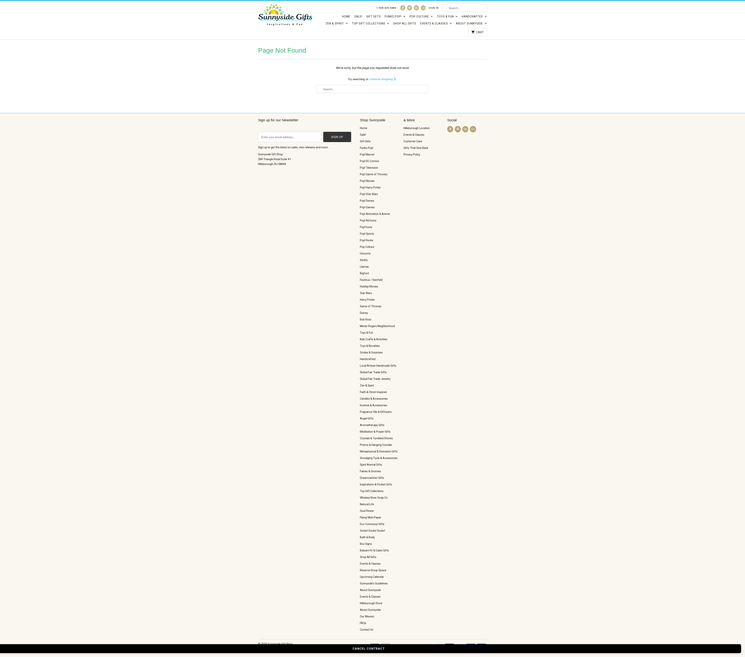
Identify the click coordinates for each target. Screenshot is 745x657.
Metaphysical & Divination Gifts (379, 451)
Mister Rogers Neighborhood (377, 326)
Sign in (434, 7)
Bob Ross (365, 319)
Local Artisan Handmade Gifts (378, 365)
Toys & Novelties (370, 345)
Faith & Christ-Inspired (373, 392)
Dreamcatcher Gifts (372, 477)
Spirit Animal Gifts (371, 464)
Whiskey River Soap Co (374, 497)
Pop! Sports (367, 233)
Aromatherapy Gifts (372, 425)
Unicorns (365, 253)
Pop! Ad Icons (368, 220)
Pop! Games (367, 207)
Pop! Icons (366, 227)
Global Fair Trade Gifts (373, 372)
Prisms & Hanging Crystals (376, 444)
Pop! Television (369, 167)
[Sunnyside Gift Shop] (285, 16)
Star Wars (366, 293)
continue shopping (381, 79)
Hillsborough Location (417, 128)
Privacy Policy (412, 154)
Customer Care (413, 141)
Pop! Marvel (367, 154)
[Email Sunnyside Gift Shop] (423, 7)
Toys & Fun (446, 16)
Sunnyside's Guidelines (374, 583)
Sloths (364, 260)
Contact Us (366, 629)
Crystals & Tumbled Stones (376, 438)
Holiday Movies (369, 286)
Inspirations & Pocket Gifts (376, 484)
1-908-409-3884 (386, 7)
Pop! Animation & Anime (375, 213)
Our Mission (367, 616)
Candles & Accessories (374, 398)
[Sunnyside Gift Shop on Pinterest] (409, 7)
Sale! (358, 16)
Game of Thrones (370, 306)
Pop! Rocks (366, 240)
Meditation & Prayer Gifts (375, 431)
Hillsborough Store (371, 603)
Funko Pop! (393, 16)
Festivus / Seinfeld (371, 279)
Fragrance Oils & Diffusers (376, 411)
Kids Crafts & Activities (373, 339)
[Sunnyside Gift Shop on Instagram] (416, 7)
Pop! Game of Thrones (373, 174)
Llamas (364, 266)
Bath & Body (367, 537)
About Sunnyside (470, 23)
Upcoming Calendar (372, 576)
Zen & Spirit (335, 23)
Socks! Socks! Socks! (372, 530)
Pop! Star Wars (369, 194)
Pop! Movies (367, 180)
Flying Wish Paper (370, 517)
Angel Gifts (366, 418)
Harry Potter (367, 299)
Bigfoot (364, 273)
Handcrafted (473, 16)
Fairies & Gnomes (370, 471)
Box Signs (366, 543)
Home (346, 16)
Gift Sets (373, 16)
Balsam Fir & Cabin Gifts (374, 550)
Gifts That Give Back (416, 147)
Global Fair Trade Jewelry (375, 378)
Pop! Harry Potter (370, 187)
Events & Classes (434, 23)
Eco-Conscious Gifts (372, 524)
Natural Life (367, 504)
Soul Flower (367, 510)
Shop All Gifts (404, 23)
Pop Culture (420, 16)
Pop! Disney (367, 200)
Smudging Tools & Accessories (379, 458)
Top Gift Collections (369, 23)
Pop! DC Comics (369, 161)
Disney (364, 312)
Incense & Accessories (373, 405)
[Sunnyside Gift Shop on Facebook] (402, 7)
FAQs (363, 623)
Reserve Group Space (373, 570)
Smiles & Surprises (371, 352)
